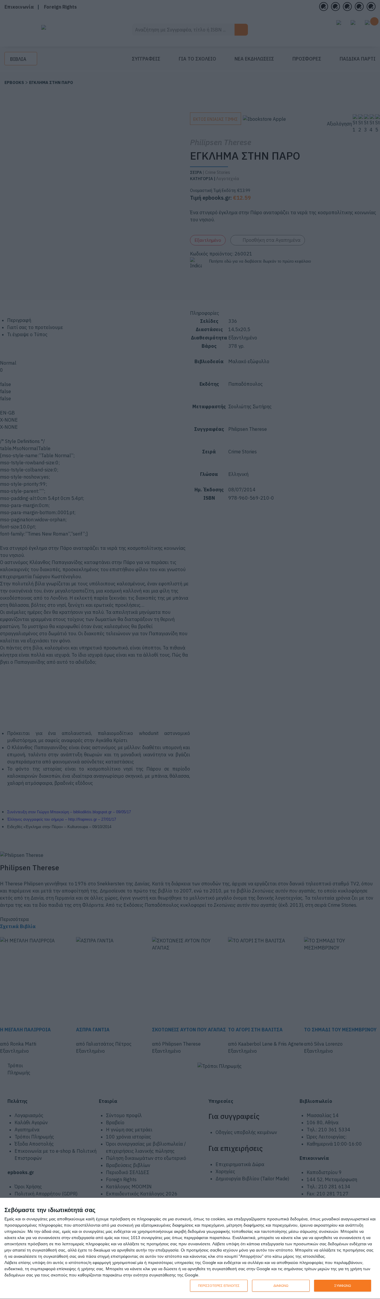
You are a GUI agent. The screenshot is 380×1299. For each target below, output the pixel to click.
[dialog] (190, 1248)
